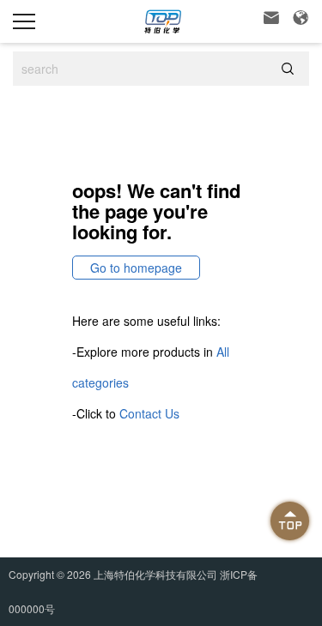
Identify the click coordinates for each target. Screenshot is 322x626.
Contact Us (149, 413)
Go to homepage (136, 267)
